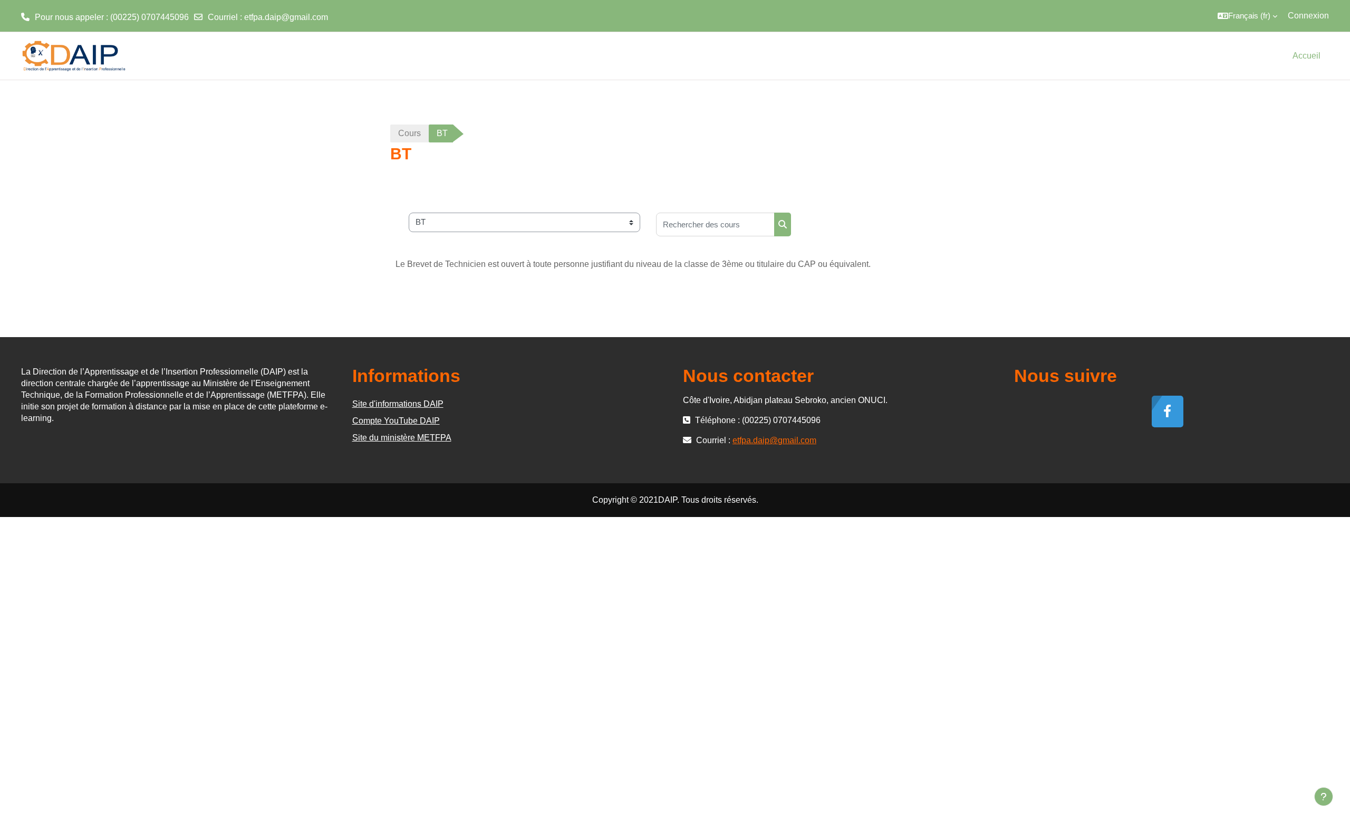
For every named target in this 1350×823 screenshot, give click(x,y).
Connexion (1308, 15)
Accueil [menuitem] (1306, 55)
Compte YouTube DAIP (396, 420)
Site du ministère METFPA (401, 437)
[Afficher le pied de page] (1323, 796)
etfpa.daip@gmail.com (286, 17)
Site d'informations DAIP (397, 403)
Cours (409, 133)
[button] (1247, 16)
